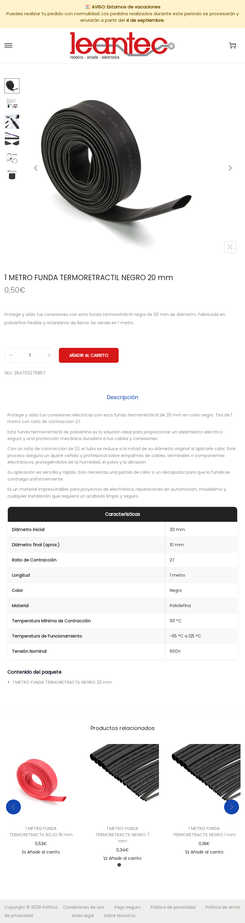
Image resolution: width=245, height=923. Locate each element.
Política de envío (223, 907)
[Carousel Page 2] (126, 865)
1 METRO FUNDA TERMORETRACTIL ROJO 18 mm (41, 831)
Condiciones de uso (83, 907)
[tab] (122, 397)
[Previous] (35, 167)
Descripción (122, 397)
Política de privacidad (173, 907)
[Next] (230, 167)
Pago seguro (127, 907)
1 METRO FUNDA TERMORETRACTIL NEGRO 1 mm (204, 831)
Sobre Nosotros (119, 916)
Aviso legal (83, 916)
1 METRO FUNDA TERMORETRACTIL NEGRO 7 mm (122, 834)
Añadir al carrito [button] (43, 852)
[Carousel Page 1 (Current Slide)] (119, 865)
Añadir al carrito (88, 355)
